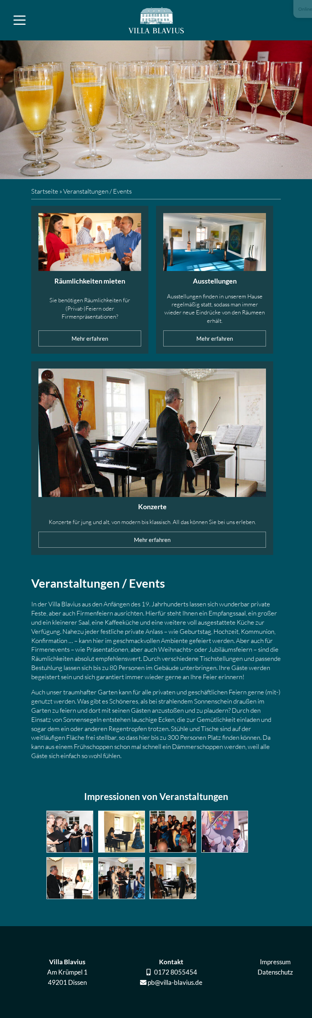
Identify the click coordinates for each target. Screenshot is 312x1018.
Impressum (275, 962)
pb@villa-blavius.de (175, 982)
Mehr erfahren (90, 338)
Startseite (44, 191)
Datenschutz (275, 972)
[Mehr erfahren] (89, 243)
